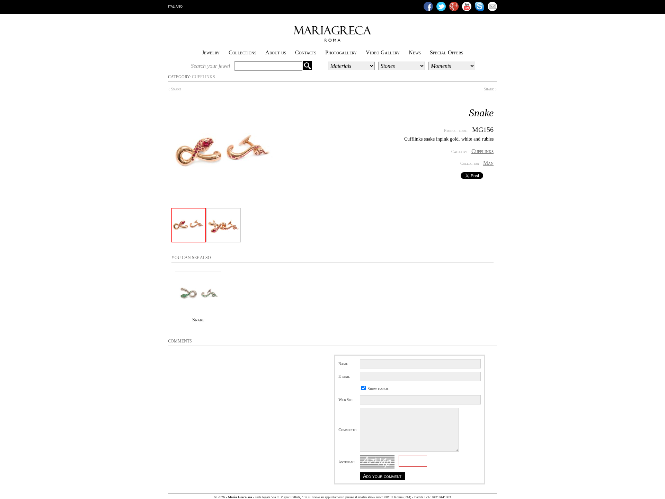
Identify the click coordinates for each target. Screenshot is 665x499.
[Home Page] (332, 40)
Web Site (345, 400)
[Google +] (454, 6)
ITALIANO (175, 6)
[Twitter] (441, 6)
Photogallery (341, 52)
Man (488, 163)
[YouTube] (466, 6)
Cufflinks (203, 76)
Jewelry (211, 52)
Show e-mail (378, 389)
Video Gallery (383, 52)
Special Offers (446, 52)
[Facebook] (428, 6)
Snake (175, 89)
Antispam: (346, 462)
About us (275, 52)
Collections (242, 52)
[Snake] (198, 313)
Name (343, 364)
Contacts (305, 52)
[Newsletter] (492, 6)
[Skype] (479, 6)
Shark (489, 89)
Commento (347, 430)
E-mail (344, 376)
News (415, 52)
